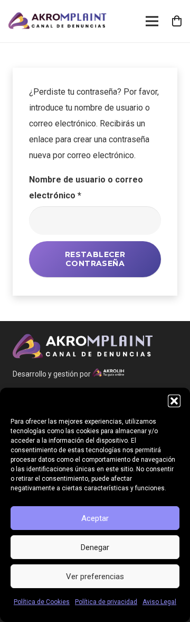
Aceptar (95, 518)
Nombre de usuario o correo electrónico (86, 187)
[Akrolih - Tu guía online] (108, 374)
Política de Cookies (42, 602)
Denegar (95, 547)
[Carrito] (176, 21)
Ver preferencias (95, 576)
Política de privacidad (106, 602)
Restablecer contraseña (95, 259)
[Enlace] (57, 21)
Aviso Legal (159, 602)
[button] (174, 401)
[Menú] (152, 21)
